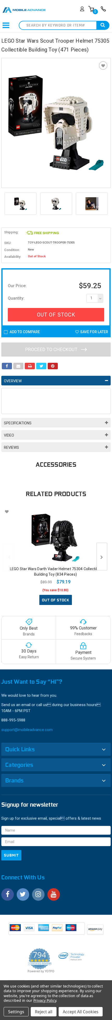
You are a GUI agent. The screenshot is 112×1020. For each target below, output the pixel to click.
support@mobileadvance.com (27, 729)
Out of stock (55, 600)
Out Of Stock (56, 315)
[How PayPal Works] (47, 930)
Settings (16, 1012)
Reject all (43, 1012)
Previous (6, 204)
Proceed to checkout (51, 349)
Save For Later (94, 332)
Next (105, 204)
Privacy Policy (44, 1000)
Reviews (11, 447)
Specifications (18, 423)
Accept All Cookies (80, 1012)
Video (9, 435)
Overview (13, 381)
